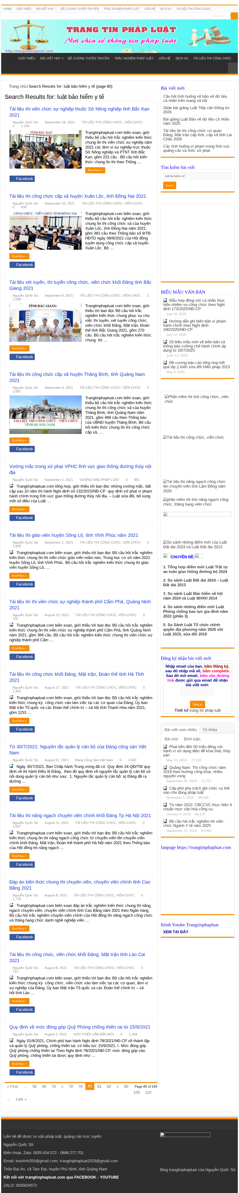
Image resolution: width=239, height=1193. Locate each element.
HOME (8, 8)
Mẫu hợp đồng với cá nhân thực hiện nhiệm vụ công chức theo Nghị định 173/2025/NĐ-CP (194, 304)
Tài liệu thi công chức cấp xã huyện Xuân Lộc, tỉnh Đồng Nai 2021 (77, 196)
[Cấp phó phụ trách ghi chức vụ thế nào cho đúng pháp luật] (165, 788)
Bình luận (192, 739)
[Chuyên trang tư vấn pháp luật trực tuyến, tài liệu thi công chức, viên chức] (119, 33)
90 (126, 1086)
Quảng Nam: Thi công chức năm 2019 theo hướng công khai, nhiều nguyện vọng (194, 771)
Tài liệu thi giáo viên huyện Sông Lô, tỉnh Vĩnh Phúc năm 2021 (73, 535)
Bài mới (171, 739)
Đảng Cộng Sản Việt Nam (94, 760)
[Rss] (197, 16)
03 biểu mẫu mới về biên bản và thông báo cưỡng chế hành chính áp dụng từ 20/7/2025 (194, 346)
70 (54, 1086)
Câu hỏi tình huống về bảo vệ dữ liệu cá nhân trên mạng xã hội (195, 98)
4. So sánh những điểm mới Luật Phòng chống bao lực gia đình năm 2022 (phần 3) (195, 611)
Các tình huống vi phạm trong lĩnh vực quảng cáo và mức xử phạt (196, 148)
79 (80, 1086)
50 (34, 1086)
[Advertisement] (197, 245)
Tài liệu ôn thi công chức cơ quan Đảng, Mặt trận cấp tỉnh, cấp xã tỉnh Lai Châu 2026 (197, 134)
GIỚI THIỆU (24, 8)
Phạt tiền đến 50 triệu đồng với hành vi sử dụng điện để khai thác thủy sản (197, 751)
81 (99, 1086)
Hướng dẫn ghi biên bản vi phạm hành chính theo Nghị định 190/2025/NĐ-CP (194, 325)
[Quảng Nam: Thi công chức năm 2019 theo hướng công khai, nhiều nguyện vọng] (165, 767)
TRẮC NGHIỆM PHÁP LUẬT (122, 8)
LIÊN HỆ (149, 8)
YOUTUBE (109, 1177)
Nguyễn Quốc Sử (25, 122)
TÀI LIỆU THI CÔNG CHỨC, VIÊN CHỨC (112, 122)
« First (12, 1086)
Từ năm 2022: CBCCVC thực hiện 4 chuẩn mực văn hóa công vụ (197, 807)
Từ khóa (210, 730)
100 (137, 1092)
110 (148, 1092)
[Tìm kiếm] (234, 15)
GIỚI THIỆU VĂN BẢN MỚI (94, 1034)
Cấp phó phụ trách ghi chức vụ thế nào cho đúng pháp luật (196, 790)
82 (109, 1086)
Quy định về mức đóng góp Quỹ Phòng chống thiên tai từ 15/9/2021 (79, 1027)
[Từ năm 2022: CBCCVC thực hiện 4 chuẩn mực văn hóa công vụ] (165, 805)
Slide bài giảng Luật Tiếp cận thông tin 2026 (196, 110)
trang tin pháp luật (205, 710)
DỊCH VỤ (166, 8)
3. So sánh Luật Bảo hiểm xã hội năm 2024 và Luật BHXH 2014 (193, 595)
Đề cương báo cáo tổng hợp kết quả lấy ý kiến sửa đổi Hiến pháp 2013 (196, 365)
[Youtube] (206, 16)
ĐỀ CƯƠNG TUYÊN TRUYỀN (80, 8)
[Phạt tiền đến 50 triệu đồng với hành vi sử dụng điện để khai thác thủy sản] (165, 747)
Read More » (95, 170)
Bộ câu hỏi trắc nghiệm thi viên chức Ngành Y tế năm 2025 (193, 823)
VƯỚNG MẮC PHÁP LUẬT (99, 480)
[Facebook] (202, 16)
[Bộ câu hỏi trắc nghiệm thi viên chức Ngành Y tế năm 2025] (165, 821)
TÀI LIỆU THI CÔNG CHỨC (193, 8)
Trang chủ (17, 86)
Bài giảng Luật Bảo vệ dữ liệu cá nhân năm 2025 (196, 121)
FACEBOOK (84, 1177)
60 (44, 1086)
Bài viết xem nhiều (181, 730)
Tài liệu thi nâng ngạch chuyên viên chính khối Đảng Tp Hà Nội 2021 (80, 815)
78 (71, 1086)
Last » (21, 1099)
